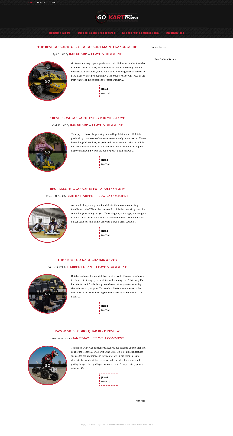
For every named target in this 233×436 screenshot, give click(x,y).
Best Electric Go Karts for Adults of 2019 (87, 188)
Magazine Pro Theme (106, 425)
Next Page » (141, 401)
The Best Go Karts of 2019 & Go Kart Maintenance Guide (87, 47)
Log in (150, 425)
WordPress (142, 425)
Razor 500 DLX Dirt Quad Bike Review (87, 331)
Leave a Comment (106, 54)
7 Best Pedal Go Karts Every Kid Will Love (87, 118)
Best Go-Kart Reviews (116, 17)
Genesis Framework (127, 425)
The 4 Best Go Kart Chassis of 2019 (87, 259)
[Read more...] (105, 91)
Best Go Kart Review (165, 59)
